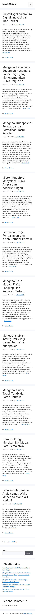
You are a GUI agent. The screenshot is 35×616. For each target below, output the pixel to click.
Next (14, 542)
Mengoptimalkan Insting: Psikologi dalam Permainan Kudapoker (13, 341)
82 (10, 542)
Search (4, 550)
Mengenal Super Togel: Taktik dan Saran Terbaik (13, 393)
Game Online (9, 57)
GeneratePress (27, 613)
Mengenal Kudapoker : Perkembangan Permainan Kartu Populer (17, 128)
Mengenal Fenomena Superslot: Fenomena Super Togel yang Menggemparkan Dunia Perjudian (16, 74)
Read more (6, 52)
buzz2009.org (9, 4)
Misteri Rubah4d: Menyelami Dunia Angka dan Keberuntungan (13, 183)
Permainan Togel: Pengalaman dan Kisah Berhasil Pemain (17, 235)
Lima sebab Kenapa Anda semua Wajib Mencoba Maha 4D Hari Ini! (15, 495)
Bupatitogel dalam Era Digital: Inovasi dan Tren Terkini (17, 17)
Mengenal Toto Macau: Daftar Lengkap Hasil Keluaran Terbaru (13, 286)
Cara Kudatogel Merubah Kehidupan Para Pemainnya (15, 442)
